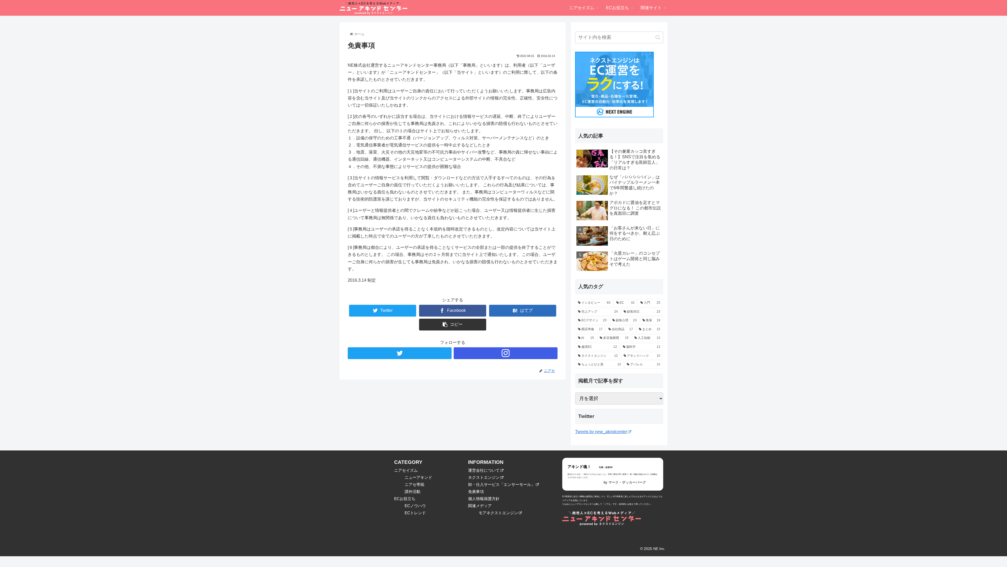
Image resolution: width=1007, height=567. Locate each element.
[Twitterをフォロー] (400, 353)
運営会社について (484, 470)
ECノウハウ (415, 505)
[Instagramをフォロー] (506, 353)
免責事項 (476, 491)
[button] (657, 37)
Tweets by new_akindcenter (601, 431)
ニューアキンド (418, 477)
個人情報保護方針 (484, 498)
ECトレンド (415, 513)
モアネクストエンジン (498, 513)
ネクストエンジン (484, 477)
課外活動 (412, 491)
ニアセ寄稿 (414, 484)
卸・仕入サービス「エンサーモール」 (501, 484)
